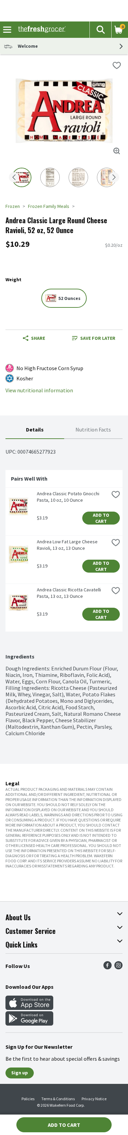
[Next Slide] (114, 178)
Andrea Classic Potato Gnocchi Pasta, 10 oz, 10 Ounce (68, 496)
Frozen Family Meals (48, 206)
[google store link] (29, 1023)
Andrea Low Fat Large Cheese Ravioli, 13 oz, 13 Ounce (68, 545)
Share (38, 338)
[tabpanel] (64, 588)
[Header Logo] (40, 30)
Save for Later (97, 338)
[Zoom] (117, 151)
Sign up (19, 1073)
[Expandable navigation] (7, 29)
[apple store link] (29, 1007)
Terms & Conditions (58, 1098)
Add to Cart (101, 518)
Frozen (12, 206)
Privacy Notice (94, 1098)
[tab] (34, 430)
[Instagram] (118, 967)
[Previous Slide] (14, 178)
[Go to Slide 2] (50, 177)
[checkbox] (117, 65)
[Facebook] (107, 967)
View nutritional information (39, 390)
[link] (93, 338)
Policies (28, 1098)
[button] (100, 29)
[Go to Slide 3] (78, 177)
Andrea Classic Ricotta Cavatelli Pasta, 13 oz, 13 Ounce (69, 593)
